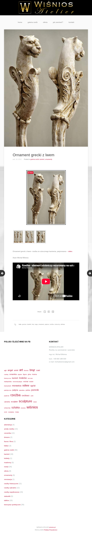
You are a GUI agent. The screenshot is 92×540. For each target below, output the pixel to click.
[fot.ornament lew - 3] (40, 237)
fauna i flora (8, 441)
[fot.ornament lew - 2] (29, 237)
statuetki (7, 496)
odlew (25, 385)
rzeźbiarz (25, 395)
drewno (7, 437)
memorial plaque (17, 381)
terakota (23, 408)
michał (25, 381)
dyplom (20, 374)
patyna (47, 324)
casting (6, 374)
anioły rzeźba (9, 429)
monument (7, 386)
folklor (6, 446)
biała (20, 324)
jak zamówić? (58, 22)
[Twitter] (44, 311)
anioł (16, 370)
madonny (7, 462)
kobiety (6, 458)
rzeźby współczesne (11, 492)
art (21, 370)
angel (10, 370)
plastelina (22, 390)
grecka (24, 324)
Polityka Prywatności (50, 530)
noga (36, 324)
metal (6, 467)
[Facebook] (49, 311)
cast (38, 370)
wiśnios (63, 324)
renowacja (8, 479)
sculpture (25, 401)
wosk (5, 412)
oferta (45, 22)
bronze (26, 370)
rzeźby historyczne (11, 483)
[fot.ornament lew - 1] (18, 237)
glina (29, 374)
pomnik (35, 390)
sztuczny (57, 324)
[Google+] (53, 311)
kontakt (71, 22)
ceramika (13, 374)
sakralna (7, 402)
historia (34, 374)
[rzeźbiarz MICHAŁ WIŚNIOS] (46, 7)
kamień (42, 159)
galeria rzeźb (32, 22)
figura (25, 374)
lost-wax (30, 378)
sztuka (16, 407)
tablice (6, 500)
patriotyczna (7, 390)
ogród (32, 385)
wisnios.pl (52, 527)
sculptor (14, 402)
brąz (32, 370)
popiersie (6, 395)
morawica (16, 385)
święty (17, 412)
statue (35, 402)
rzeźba (52, 324)
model (31, 381)
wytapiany (11, 412)
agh (5, 370)
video (70, 251)
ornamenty (48, 159)
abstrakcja (8, 425)
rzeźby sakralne (10, 488)
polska (28, 390)
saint (32, 395)
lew (33, 324)
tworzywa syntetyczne (12, 505)
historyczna (7, 378)
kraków (23, 378)
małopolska (8, 381)
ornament (41, 324)
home (20, 22)
